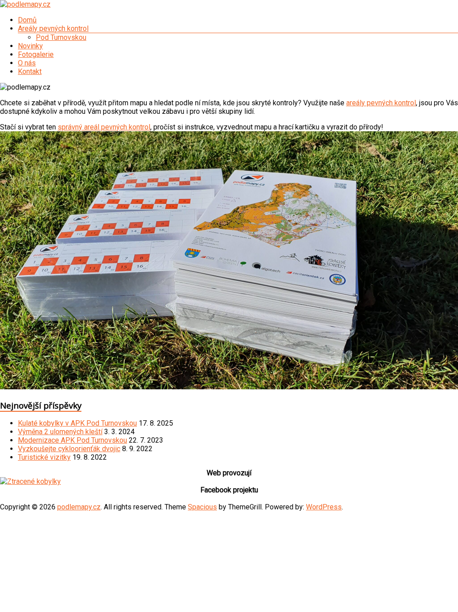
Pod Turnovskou (61, 37)
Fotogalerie (36, 54)
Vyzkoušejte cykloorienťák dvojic (69, 448)
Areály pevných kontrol (53, 28)
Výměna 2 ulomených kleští (60, 431)
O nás (27, 63)
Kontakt (30, 71)
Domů (27, 20)
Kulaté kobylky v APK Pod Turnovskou (77, 423)
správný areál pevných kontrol (104, 127)
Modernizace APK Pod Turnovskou (72, 440)
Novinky (30, 46)
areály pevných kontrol (381, 103)
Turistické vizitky (44, 457)
